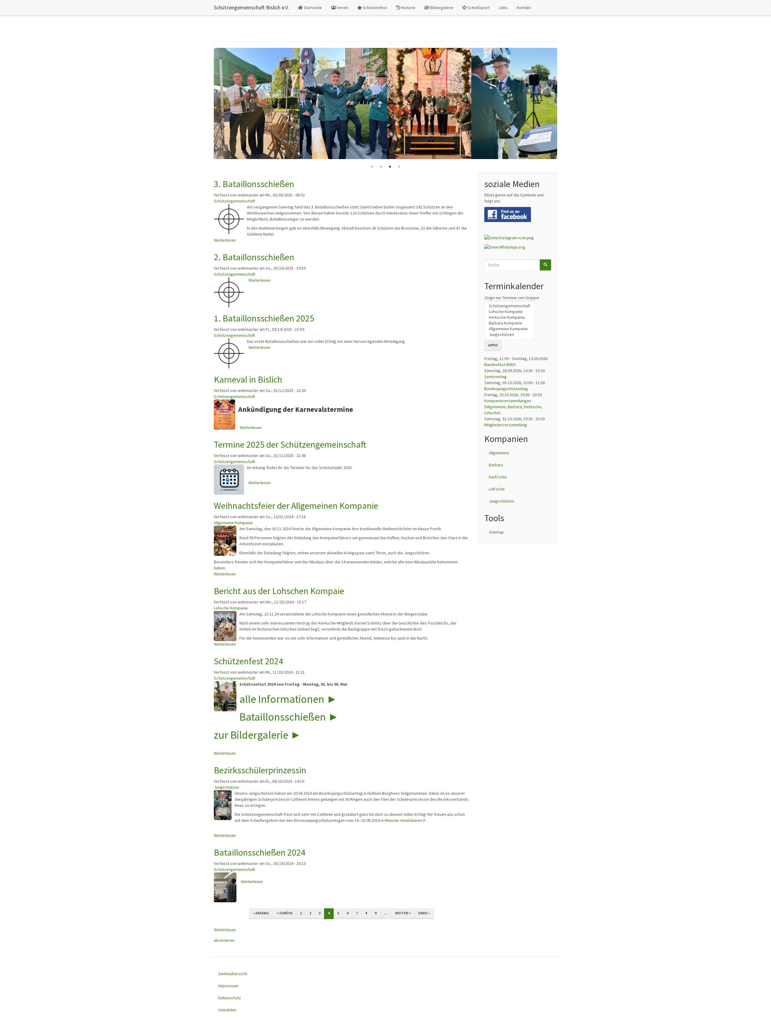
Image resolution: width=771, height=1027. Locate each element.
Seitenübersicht (232, 973)
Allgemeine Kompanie (233, 522)
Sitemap (496, 532)
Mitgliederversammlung (505, 424)
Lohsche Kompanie (231, 608)
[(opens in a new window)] (507, 214)
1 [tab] (372, 167)
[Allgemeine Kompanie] (509, 329)
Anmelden (227, 1010)
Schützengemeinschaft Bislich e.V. (251, 7)
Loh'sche (497, 489)
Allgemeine (499, 453)
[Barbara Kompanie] (509, 323)
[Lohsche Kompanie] (509, 312)
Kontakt (524, 7)
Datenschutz (229, 997)
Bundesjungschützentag (506, 388)
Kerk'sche (498, 477)
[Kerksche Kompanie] (509, 317)
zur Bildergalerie (251, 735)
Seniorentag (495, 376)
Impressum (228, 985)
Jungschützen (226, 787)
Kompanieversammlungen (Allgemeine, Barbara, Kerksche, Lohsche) (513, 406)
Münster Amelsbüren (403, 820)
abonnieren (224, 940)
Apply (493, 345)
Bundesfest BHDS (500, 364)
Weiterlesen (225, 240)
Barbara (496, 465)
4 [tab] (399, 167)
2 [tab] (381, 167)
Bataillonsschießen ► (289, 717)
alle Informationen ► (288, 699)
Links (503, 7)
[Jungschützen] (509, 334)
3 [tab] (390, 167)
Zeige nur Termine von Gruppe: (512, 297)
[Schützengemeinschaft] (509, 306)
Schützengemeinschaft (234, 201)
